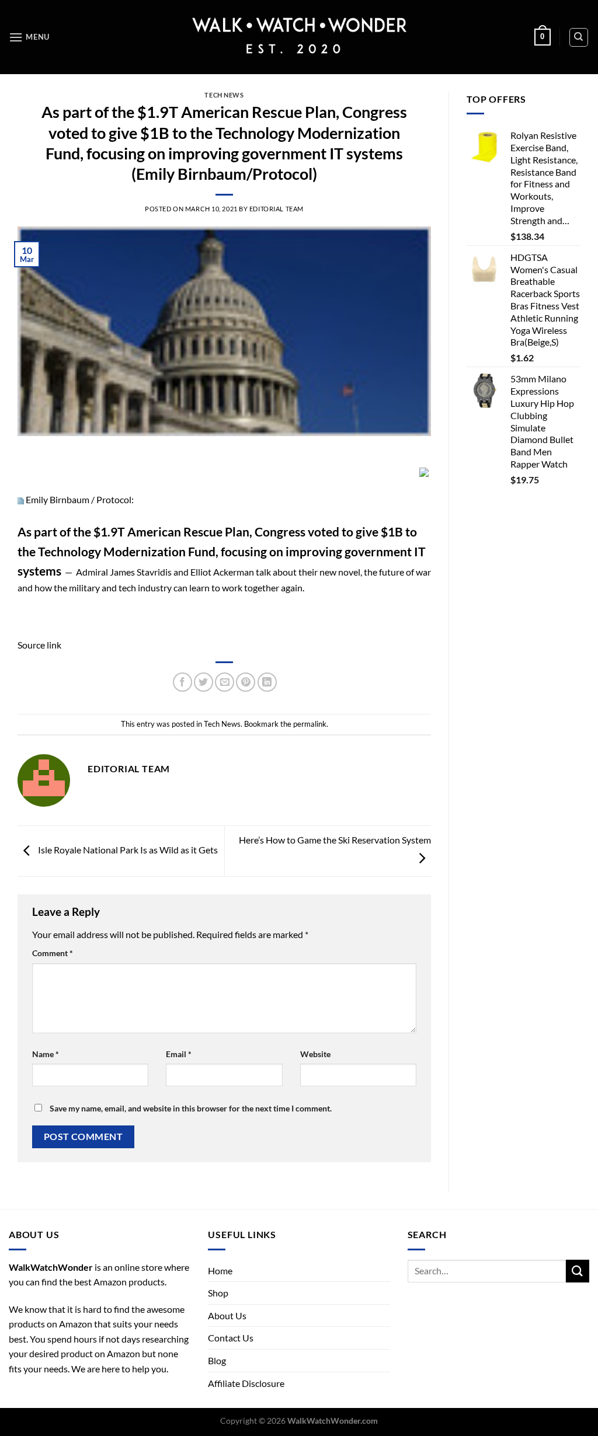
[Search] (579, 37)
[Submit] (577, 1271)
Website (315, 1054)
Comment (52, 953)
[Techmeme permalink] (21, 499)
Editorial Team (276, 208)
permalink (309, 724)
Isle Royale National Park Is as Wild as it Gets (127, 849)
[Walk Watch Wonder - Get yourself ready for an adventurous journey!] (299, 37)
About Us (227, 1315)
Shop (218, 1292)
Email (179, 1054)
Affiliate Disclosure (246, 1383)
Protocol (113, 499)
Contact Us (230, 1337)
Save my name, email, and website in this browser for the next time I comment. (191, 1108)
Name (45, 1054)
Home (220, 1270)
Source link (39, 644)
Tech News (224, 95)
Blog (217, 1360)
